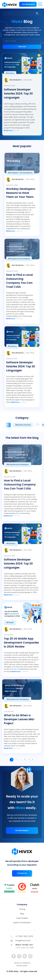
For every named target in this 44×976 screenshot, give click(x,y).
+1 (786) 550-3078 (24, 936)
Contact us (22, 873)
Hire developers (28, 4)
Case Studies (22, 918)
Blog (22, 913)
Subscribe (22, 47)
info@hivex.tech (23, 940)
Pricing (22, 909)
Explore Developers (22, 922)
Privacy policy (22, 965)
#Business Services (23, 425)
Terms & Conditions (22, 963)
